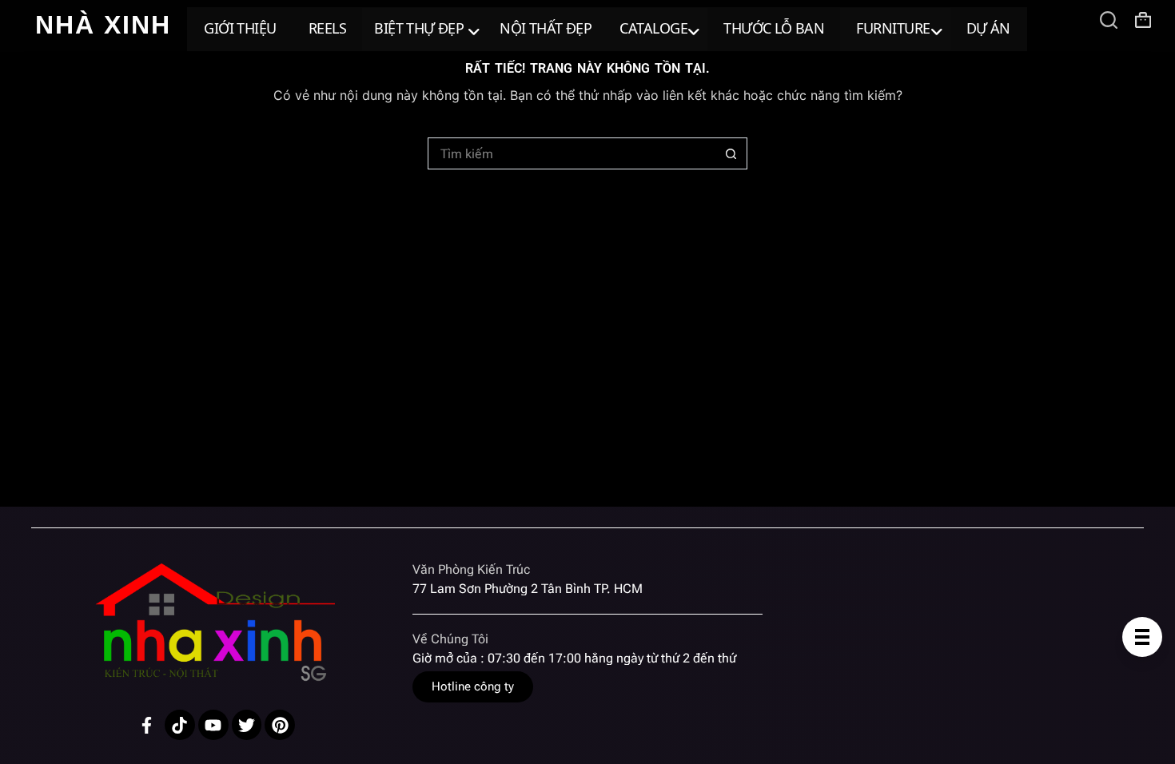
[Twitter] (247, 725)
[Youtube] (213, 725)
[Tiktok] (180, 725)
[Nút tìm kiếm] (731, 153)
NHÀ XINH (103, 24)
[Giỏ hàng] (1143, 20)
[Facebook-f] (146, 725)
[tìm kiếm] (1108, 20)
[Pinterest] (280, 725)
